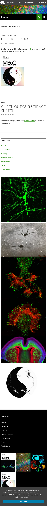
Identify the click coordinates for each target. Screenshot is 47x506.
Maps (19, 3)
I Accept (23, 501)
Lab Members (5, 150)
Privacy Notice (23, 497)
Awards (3, 146)
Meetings (4, 154)
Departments (29, 3)
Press (3, 35)
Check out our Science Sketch (23, 108)
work (29, 49)
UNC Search (42, 3)
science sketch (29, 121)
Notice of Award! (7, 158)
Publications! (11, 35)
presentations (5, 162)
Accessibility (10, 3)
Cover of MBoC (15, 39)
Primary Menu (44, 17)
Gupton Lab (6, 17)
